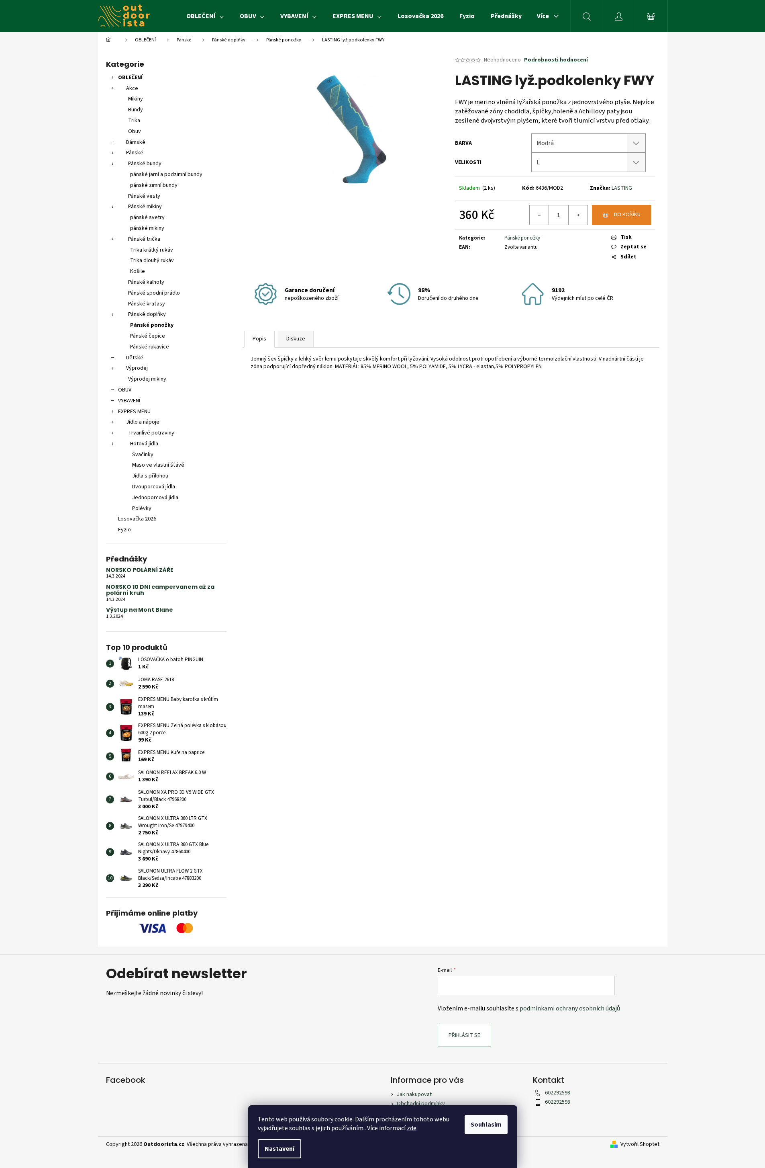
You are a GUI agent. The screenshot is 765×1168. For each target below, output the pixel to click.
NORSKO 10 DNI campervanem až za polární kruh (160, 590)
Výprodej (137, 368)
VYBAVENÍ (129, 401)
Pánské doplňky (147, 314)
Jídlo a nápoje (142, 422)
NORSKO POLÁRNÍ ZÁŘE (139, 570)
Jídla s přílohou (150, 476)
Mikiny (135, 99)
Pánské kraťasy (146, 304)
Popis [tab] (259, 339)
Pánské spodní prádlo (154, 293)
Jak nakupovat (414, 1094)
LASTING (622, 188)
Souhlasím (486, 1124)
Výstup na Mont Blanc (139, 610)
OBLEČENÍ (130, 78)
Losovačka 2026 (137, 519)
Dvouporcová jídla (153, 487)
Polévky (141, 508)
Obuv (134, 131)
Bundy (135, 110)
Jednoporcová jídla (155, 498)
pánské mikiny (147, 228)
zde (411, 1128)
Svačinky (142, 455)
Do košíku (627, 215)
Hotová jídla (144, 444)
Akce (132, 88)
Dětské (134, 358)
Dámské (135, 142)
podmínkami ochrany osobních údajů (570, 1008)
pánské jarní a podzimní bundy (166, 174)
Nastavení (279, 1148)
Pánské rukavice (149, 347)
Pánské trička (144, 239)
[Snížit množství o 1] (539, 215)
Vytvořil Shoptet (639, 1144)
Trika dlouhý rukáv (152, 260)
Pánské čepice (147, 336)
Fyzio (124, 530)
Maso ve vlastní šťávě (158, 465)
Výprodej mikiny (147, 379)
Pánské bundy (144, 164)
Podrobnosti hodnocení (556, 60)
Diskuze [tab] (295, 339)
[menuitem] (205, 16)
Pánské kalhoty (146, 282)
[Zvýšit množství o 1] (578, 215)
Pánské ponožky (151, 325)
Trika (134, 121)
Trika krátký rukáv (151, 250)
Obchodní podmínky (421, 1104)
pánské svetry (147, 217)
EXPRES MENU (134, 412)
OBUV (124, 390)
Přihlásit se (464, 1035)
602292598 (557, 1093)
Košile (137, 271)
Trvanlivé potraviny (151, 433)
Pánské (134, 153)
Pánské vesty (144, 196)
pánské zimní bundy (153, 185)
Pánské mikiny (145, 207)
